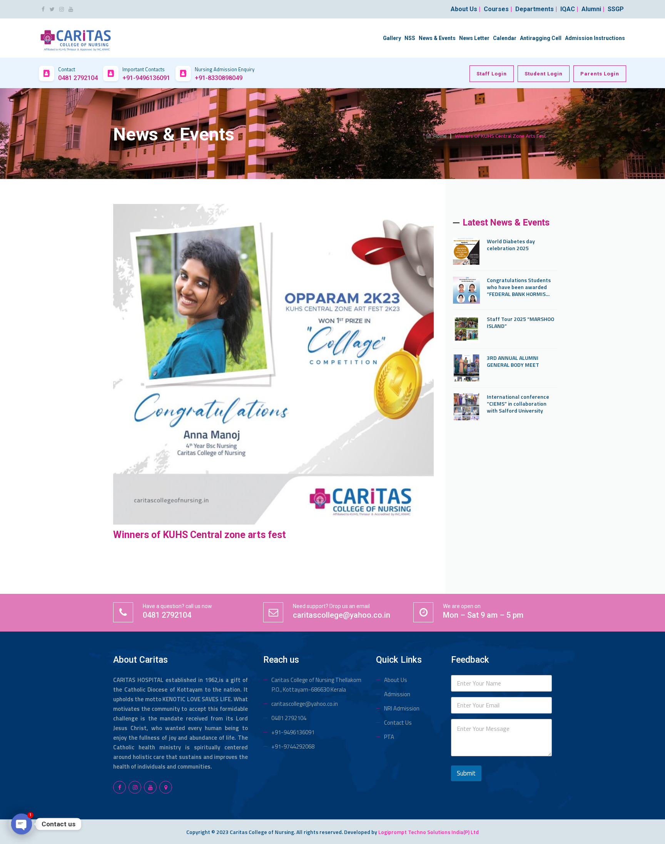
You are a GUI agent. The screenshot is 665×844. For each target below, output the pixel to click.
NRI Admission (401, 708)
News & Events (437, 38)
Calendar (504, 38)
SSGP (616, 9)
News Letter (474, 38)
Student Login (544, 74)
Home (439, 136)
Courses (498, 9)
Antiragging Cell (540, 38)
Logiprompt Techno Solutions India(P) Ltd (428, 832)
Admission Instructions (595, 38)
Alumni (592, 9)
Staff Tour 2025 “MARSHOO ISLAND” (520, 322)
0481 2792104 (288, 718)
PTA (389, 736)
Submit (466, 773)
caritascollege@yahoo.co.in (304, 703)
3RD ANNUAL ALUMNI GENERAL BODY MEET (513, 361)
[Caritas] (75, 37)
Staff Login (491, 74)
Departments (536, 9)
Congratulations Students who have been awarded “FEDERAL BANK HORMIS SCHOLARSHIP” (519, 287)
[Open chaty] (21, 824)
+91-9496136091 (292, 732)
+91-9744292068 (292, 746)
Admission (397, 694)
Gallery (392, 38)
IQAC (569, 9)
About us (465, 9)
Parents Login (599, 74)
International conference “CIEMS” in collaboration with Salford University (518, 403)
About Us (395, 679)
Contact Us (398, 722)
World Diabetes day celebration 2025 (511, 245)
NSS (409, 38)
